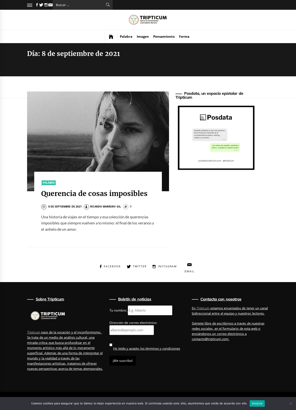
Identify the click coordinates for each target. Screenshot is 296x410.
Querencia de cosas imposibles (94, 193)
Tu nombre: (118, 310)
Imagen (143, 36)
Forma (184, 36)
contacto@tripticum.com (210, 339)
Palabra (126, 36)
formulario (231, 328)
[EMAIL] (50, 5)
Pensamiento (164, 36)
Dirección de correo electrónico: (133, 322)
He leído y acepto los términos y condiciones (146, 348)
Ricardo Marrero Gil (105, 206)
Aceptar (257, 403)
